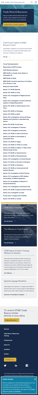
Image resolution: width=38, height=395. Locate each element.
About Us (7, 345)
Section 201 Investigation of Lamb (13, 192)
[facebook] (27, 365)
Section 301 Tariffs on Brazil (11, 114)
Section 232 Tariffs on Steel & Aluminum (15, 133)
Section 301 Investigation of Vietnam (14, 127)
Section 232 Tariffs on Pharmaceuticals (15, 156)
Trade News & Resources (11, 333)
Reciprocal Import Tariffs (10, 86)
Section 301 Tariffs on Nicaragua (13, 111)
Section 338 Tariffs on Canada (12, 199)
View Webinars (8, 273)
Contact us (9, 359)
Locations (7, 349)
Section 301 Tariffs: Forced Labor (13, 124)
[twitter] (5, 365)
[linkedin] (16, 365)
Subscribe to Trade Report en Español (14, 294)
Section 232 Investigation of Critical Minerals (17, 159)
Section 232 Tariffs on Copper (12, 142)
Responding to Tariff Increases (12, 67)
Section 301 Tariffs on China (11, 92)
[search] (31, 2)
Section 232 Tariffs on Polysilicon (13, 165)
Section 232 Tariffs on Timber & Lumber (15, 145)
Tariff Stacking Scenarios (10, 70)
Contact (6, 354)
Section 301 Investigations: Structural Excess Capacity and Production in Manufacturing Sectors (17, 119)
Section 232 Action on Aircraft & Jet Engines (16, 162)
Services (6, 329)
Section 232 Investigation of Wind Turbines (16, 173)
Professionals (8, 340)
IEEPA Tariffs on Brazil (9, 78)
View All (5, 57)
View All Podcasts (8, 243)
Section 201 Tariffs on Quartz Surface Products (17, 189)
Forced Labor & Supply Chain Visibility (15, 196)
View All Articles (8, 221)
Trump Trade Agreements (10, 64)
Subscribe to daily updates (14, 24)
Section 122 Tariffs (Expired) (11, 89)
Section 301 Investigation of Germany (14, 130)
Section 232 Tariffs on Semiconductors (14, 153)
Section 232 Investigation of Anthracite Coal (16, 186)
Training (6, 336)
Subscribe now (11, 320)
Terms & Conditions (15, 391)
